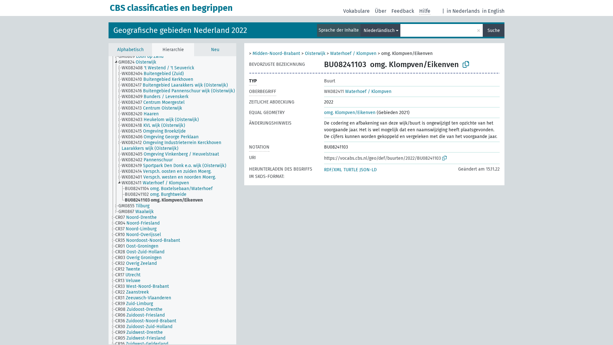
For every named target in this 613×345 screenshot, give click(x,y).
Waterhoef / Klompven (353, 53)
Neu (215, 49)
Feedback (402, 11)
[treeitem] (143, 56)
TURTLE (351, 169)
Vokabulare (356, 11)
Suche (494, 30)
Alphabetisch (130, 49)
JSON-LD (368, 169)
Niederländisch (379, 30)
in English (493, 11)
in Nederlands (463, 11)
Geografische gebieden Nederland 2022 (180, 30)
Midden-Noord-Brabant (276, 53)
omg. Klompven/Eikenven (349, 112)
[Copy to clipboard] (466, 64)
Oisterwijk (315, 53)
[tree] (172, 200)
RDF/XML (333, 169)
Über (380, 11)
